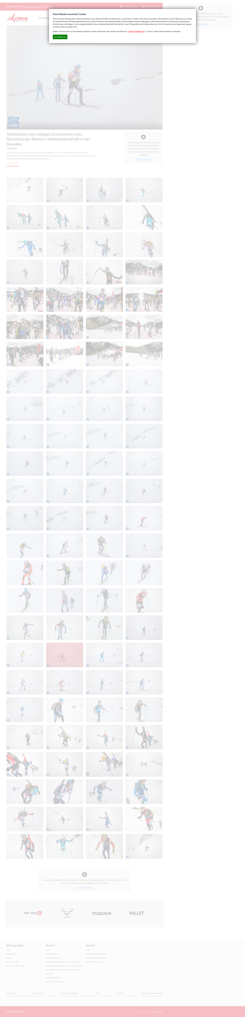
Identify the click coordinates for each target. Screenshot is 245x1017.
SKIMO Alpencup (52, 958)
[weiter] (123, 77)
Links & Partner (12, 962)
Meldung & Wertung (54, 977)
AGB (97, 993)
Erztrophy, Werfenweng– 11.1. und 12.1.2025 (63, 962)
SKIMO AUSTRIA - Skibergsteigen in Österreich (29, 6)
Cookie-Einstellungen (69, 993)
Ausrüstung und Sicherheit (96, 958)
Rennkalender (51, 954)
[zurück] (45, 77)
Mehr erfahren (12, 166)
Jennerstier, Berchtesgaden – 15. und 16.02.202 (64, 966)
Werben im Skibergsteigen (152, 993)
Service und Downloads (15, 966)
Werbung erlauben (143, 159)
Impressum (10, 993)
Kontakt (121, 993)
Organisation (11, 954)
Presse (8, 958)
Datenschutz (38, 993)
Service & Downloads (94, 962)
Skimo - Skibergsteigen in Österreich (17, 18)
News (8, 950)
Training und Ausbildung (95, 954)
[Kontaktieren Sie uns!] (157, 1011)
